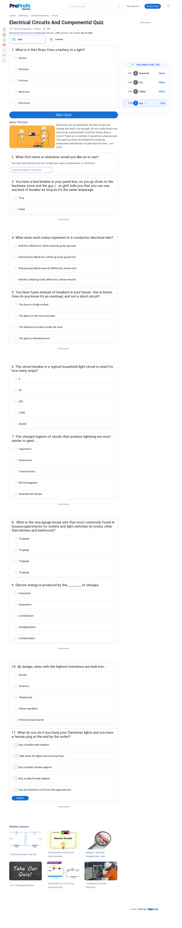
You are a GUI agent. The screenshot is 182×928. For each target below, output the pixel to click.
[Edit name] (146, 103)
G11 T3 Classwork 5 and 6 (22, 885)
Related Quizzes (19, 826)
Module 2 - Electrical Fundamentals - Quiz (95, 854)
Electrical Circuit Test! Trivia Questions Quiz (61, 885)
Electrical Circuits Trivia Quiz (24, 854)
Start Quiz (63, 115)
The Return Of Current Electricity (96, 885)
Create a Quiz (152, 6)
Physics (37, 29)
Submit (20, 798)
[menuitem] (133, 7)
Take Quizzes (132, 6)
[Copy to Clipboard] (5, 55)
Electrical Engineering (22, 29)
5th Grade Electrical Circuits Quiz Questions (61, 854)
